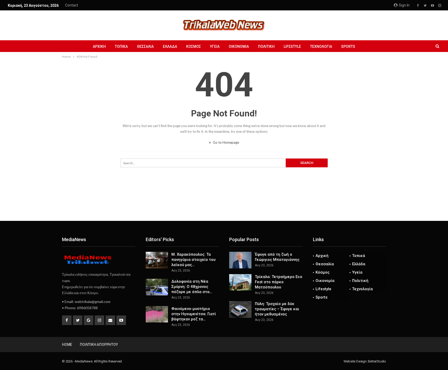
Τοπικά (121, 46)
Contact (71, 5)
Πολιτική (266, 46)
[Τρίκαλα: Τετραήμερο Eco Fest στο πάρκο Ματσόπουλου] (240, 282)
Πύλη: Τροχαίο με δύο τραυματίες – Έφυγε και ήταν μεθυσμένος (277, 308)
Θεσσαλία (145, 46)
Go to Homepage (225, 142)
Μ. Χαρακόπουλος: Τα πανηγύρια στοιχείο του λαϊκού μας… (193, 259)
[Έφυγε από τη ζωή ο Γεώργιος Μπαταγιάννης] (240, 260)
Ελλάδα (170, 46)
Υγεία (215, 46)
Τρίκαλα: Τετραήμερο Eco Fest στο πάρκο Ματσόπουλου (278, 281)
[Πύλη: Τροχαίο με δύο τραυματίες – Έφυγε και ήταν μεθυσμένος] (240, 309)
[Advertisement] (224, 203)
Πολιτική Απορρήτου (99, 344)
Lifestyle (292, 46)
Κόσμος (193, 46)
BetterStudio (377, 361)
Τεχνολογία (321, 46)
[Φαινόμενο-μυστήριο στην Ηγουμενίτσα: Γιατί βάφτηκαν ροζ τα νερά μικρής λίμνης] (157, 314)
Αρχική (99, 46)
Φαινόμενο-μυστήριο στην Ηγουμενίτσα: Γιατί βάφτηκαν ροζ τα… (193, 313)
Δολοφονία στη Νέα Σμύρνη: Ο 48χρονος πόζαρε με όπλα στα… (191, 286)
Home (67, 344)
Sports (348, 46)
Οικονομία (239, 46)
